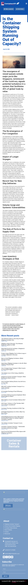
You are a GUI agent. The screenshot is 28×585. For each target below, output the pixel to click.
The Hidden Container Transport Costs (11, 423)
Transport (6, 486)
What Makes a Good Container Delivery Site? (13, 400)
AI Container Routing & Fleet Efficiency (11, 391)
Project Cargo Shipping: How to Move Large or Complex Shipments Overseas (13, 354)
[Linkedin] (12, 557)
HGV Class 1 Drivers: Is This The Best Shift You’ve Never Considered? (12, 404)
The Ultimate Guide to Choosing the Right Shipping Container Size (12, 339)
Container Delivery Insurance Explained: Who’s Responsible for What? (13, 395)
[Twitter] (9, 557)
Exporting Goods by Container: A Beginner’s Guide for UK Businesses (13, 349)
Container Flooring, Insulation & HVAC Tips (12, 408)
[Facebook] (4, 557)
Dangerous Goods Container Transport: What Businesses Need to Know (13, 377)
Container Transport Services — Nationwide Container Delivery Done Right (13, 427)
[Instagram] (6, 557)
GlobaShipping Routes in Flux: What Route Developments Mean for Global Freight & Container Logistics (12, 418)
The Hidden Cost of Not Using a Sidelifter (12, 373)
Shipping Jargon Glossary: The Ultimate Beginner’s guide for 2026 (12, 344)
